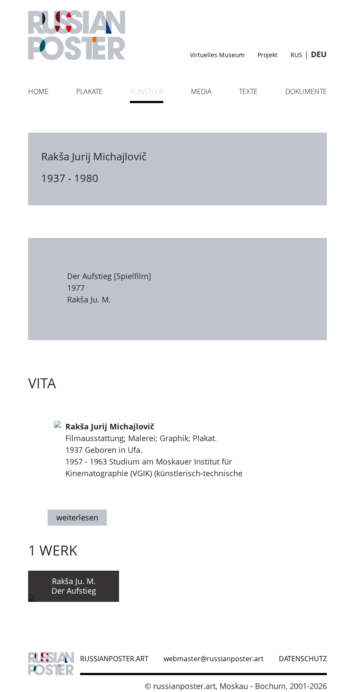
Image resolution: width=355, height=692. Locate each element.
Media (201, 91)
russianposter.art (114, 658)
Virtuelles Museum (217, 55)
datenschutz (303, 658)
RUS (296, 55)
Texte (248, 91)
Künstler (146, 91)
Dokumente (306, 91)
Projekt (268, 55)
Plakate (89, 91)
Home (38, 91)
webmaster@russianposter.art (214, 658)
